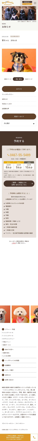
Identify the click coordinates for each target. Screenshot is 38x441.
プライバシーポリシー (8, 423)
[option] (17, 314)
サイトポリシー (20, 423)
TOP (18, 21)
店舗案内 (8, 365)
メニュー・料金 (10, 329)
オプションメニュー (8, 339)
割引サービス (7, 345)
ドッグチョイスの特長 (12, 360)
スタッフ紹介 (9, 370)
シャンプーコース (8, 332)
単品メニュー (7, 342)
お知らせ (23, 21)
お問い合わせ (9, 380)
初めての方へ (9, 349)
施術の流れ (6, 353)
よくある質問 (7, 356)
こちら (14, 243)
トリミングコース (8, 336)
